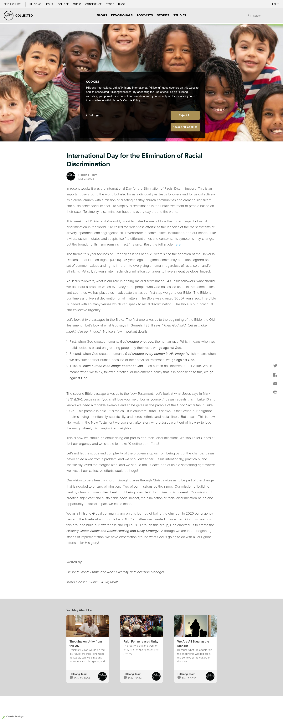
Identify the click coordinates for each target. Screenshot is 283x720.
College (63, 4)
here (177, 244)
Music (77, 4)
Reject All (185, 115)
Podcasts (144, 15)
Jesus (50, 4)
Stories (163, 15)
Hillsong (35, 4)
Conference (93, 4)
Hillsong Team (87, 175)
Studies (179, 15)
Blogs (102, 15)
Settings (94, 115)
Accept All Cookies (185, 126)
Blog (121, 4)
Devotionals (122, 15)
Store (110, 4)
